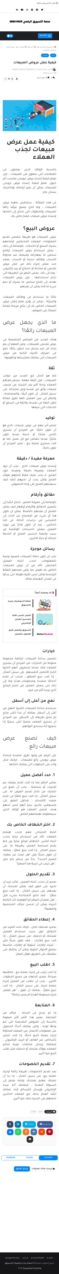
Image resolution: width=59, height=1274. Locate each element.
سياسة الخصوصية (12, 1258)
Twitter (30, 1125)
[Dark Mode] (10, 36)
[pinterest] (32, 9)
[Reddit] (41, 1132)
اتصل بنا (50, 1258)
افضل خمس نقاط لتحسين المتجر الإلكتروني (21, 619)
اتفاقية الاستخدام (37, 1258)
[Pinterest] (49, 1132)
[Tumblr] (10, 1124)
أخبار (32, 47)
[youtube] (22, 9)
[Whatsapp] (18, 1132)
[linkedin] (17, 9)
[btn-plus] (12, 79)
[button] (45, 35)
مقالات (21, 47)
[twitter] (42, 9)
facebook (46, 1125)
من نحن (25, 1258)
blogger (48, 1158)
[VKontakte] (34, 1132)
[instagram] (27, 9)
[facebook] (37, 9)
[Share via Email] (30, 1139)
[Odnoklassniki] (26, 1132)
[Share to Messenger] (10, 1132)
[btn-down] (6, 79)
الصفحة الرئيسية (47, 47)
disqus (29, 1158)
